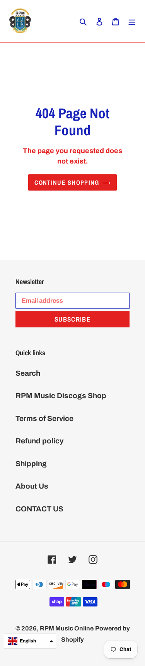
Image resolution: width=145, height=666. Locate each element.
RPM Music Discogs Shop (60, 396)
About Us (31, 486)
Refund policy (39, 441)
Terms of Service (44, 418)
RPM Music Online (67, 628)
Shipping (31, 464)
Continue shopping (66, 182)
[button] (30, 641)
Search (27, 373)
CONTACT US (39, 509)
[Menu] (132, 21)
